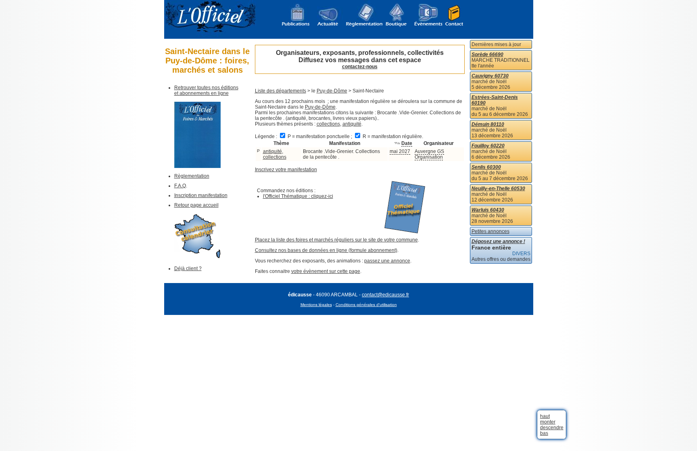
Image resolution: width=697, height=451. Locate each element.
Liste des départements (280, 91)
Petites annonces (490, 231)
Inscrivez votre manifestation (286, 169)
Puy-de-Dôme (332, 91)
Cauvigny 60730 (490, 76)
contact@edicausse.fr (385, 295)
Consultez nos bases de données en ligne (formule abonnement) (326, 250)
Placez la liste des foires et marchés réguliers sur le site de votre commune (336, 240)
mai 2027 (400, 151)
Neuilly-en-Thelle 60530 (498, 188)
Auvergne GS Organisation (429, 154)
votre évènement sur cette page (325, 271)
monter (547, 422)
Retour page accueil (196, 205)
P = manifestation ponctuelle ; (319, 136)
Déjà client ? (188, 268)
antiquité (351, 124)
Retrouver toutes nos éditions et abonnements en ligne (206, 90)
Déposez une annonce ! (498, 241)
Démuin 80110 (488, 124)
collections (328, 124)
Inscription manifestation (200, 195)
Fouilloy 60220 (488, 146)
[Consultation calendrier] (197, 257)
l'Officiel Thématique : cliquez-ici (298, 196)
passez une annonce (387, 261)
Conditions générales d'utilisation (366, 304)
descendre (551, 427)
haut (545, 416)
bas (544, 433)
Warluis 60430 (488, 210)
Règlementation (191, 176)
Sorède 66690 (487, 54)
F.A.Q (180, 186)
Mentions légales (316, 304)
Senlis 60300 (486, 167)
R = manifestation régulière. (392, 136)
